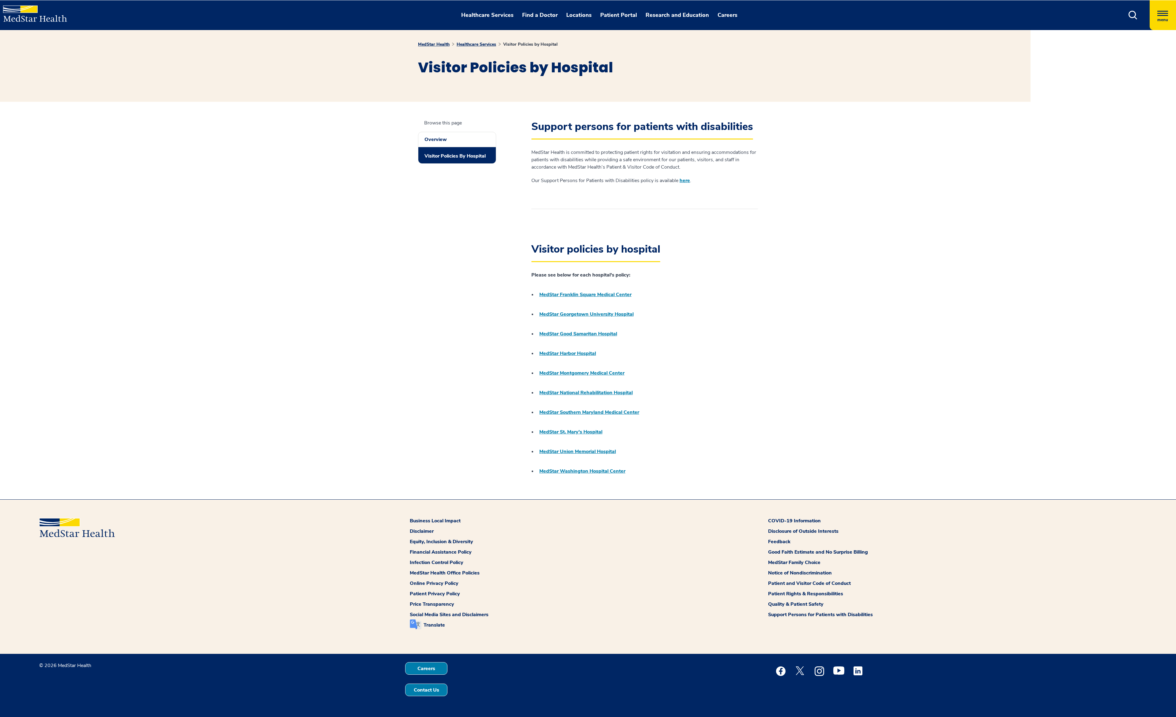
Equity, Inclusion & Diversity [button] (441, 541)
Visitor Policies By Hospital (455, 156)
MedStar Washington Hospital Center (582, 471)
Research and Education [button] (677, 15)
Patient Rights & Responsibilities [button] (805, 593)
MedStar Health (434, 44)
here (685, 180)
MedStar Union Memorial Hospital (577, 451)
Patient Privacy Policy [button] (435, 593)
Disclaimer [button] (422, 531)
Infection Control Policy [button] (436, 562)
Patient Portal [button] (618, 15)
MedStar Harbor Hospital (567, 353)
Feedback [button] (779, 541)
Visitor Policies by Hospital (530, 44)
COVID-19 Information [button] (794, 520)
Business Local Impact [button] (435, 520)
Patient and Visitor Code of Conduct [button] (809, 583)
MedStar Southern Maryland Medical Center (589, 412)
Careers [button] (727, 15)
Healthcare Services (476, 44)
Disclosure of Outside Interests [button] (803, 531)
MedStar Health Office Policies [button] (445, 573)
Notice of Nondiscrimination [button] (800, 573)
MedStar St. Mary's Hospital (570, 432)
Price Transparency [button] (432, 604)
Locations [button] (579, 15)
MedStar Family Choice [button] (794, 562)
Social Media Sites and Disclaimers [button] (449, 614)
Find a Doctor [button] (540, 15)
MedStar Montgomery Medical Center (581, 373)
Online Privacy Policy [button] (434, 583)
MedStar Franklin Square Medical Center (585, 294)
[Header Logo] (32, 11)
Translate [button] (434, 625)
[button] (1133, 15)
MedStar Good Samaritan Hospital (578, 333)
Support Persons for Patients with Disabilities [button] (820, 614)
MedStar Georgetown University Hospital (586, 314)
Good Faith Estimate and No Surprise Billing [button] (818, 552)
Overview (435, 139)
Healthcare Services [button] (487, 15)
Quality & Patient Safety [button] (796, 604)
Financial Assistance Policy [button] (441, 552)
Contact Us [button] (426, 690)
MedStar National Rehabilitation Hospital (586, 392)
